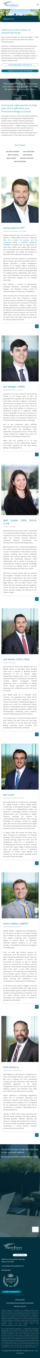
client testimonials (11, 1292)
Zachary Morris (12, 151)
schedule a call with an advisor (20, 71)
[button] (38, 4)
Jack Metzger (28, 151)
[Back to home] (10, 4)
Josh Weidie (27, 155)
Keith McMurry (20, 161)
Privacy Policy (20, 1306)
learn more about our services (20, 65)
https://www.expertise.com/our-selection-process (14, 1325)
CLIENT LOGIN (20, 1255)
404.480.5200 (6, 1270)
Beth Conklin (13, 155)
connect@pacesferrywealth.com (12, 1266)
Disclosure (20, 1300)
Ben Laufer (11, 158)
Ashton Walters (26, 158)
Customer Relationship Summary (20, 1303)
